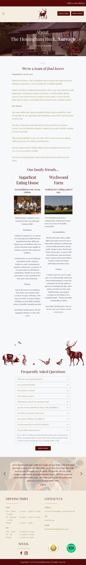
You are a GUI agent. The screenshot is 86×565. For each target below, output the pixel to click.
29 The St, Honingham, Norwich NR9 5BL (60, 511)
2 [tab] (43, 484)
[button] (3, 13)
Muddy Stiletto (37, 147)
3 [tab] (45, 484)
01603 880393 (79, 3)
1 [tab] (40, 484)
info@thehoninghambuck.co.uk (56, 529)
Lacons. (15, 128)
